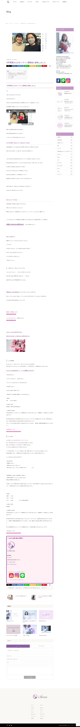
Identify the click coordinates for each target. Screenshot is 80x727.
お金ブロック (64, 154)
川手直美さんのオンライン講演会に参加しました (17, 73)
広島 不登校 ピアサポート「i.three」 (68, 725)
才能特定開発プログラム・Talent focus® (64, 151)
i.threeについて (33, 714)
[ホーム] (6, 22)
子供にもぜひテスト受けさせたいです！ (68, 110)
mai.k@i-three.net (13, 564)
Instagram (9, 725)
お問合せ (32, 718)
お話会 (64, 157)
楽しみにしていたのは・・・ (14, 75)
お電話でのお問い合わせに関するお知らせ (68, 126)
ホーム (32, 705)
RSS (11, 725)
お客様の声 (64, 137)
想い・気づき (14, 59)
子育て (64, 171)
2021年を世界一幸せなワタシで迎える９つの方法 (17, 74)
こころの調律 (11, 76)
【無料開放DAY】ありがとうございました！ (68, 118)
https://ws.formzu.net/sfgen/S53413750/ (13, 431)
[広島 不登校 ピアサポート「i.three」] (40, 699)
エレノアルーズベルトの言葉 (11, 635)
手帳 (64, 145)
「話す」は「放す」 (26, 635)
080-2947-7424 (12, 561)
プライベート (64, 174)
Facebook (7, 725)
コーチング (64, 148)
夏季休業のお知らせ (68, 93)
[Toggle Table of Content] (24, 71)
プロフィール (33, 716)
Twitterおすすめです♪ (43, 635)
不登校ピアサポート (64, 142)
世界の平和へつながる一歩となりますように (68, 102)
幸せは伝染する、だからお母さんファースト (30, 622)
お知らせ (32, 707)
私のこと (64, 168)
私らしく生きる (64, 165)
